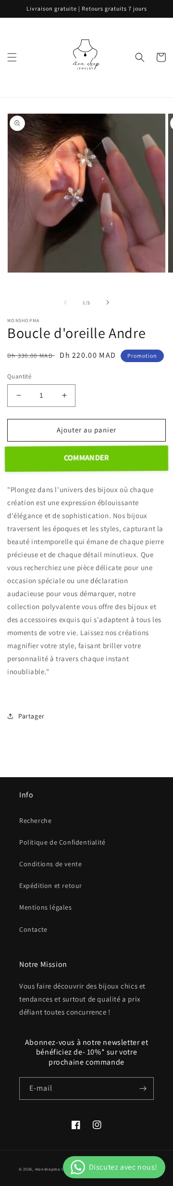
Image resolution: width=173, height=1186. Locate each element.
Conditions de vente (50, 864)
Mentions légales (45, 907)
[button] (12, 57)
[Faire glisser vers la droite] (107, 302)
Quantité (19, 376)
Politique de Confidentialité (62, 842)
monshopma (47, 1169)
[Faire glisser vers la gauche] (65, 302)
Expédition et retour (50, 885)
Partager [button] (31, 716)
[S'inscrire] (142, 1088)
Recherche (35, 820)
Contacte (33, 929)
